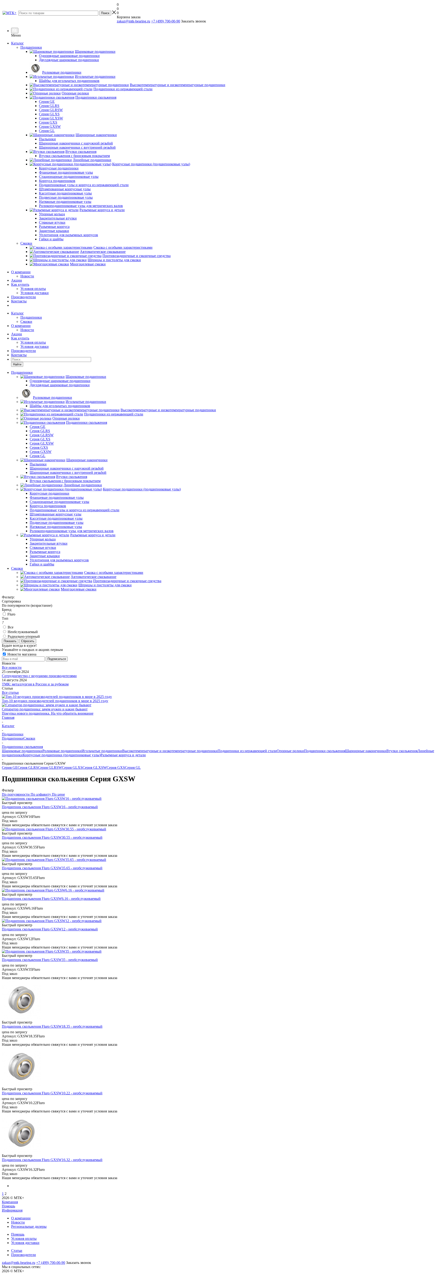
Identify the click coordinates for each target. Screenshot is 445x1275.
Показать (10, 641)
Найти (17, 364)
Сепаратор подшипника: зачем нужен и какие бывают (45, 709)
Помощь (8, 1206)
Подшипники (31, 317)
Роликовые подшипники (62, 751)
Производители (23, 297)
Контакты (19, 301)
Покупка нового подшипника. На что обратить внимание (47, 713)
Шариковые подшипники (22, 751)
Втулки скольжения (401, 751)
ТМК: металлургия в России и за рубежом (35, 684)
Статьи (16, 1251)
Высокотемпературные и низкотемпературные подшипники (170, 751)
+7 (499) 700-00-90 (165, 21)
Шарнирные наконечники (365, 751)
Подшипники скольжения (324, 751)
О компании (21, 272)
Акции (16, 280)
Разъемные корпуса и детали (123, 755)
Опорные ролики (290, 751)
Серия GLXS (72, 767)
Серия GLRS (28, 767)
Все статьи (10, 692)
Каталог (17, 43)
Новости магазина (21, 654)
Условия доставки (34, 293)
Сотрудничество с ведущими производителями (39, 676)
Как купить (20, 284)
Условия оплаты (33, 289)
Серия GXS (116, 767)
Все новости (12, 667)
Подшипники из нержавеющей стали (247, 751)
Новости (27, 276)
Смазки (26, 321)
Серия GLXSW (95, 767)
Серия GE (10, 767)
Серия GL (133, 767)
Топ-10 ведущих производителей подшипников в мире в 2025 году (55, 701)
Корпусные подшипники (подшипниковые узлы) (62, 755)
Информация (12, 1210)
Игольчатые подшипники (102, 751)
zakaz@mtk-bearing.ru (133, 21)
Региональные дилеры (29, 1226)
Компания (10, 1202)
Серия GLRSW (50, 767)
